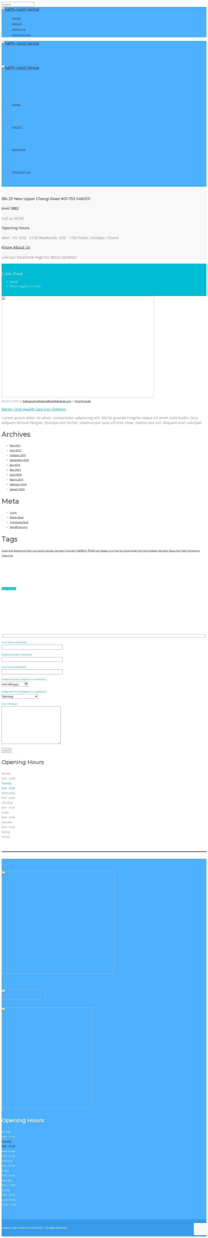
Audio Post (7, 550)
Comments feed (19, 522)
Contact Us (21, 34)
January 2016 (17, 489)
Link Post (114, 550)
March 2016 (16, 479)
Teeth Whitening (190, 550)
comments (38, 550)
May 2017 (15, 445)
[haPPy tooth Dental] (20, 9)
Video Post (7, 555)
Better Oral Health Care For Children (34, 409)
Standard (163, 550)
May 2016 (15, 470)
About (17, 23)
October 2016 (18, 455)
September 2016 (19, 460)
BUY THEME (9, 588)
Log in (13, 512)
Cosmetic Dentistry (54, 550)
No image (124, 550)
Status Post (175, 550)
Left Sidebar (101, 550)
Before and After (23, 550)
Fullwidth (70, 550)
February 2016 (18, 484)
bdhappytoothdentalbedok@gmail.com (47, 401)
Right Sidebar (150, 550)
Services (19, 29)
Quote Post (136, 550)
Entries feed (16, 517)
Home (16, 18)
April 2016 (16, 474)
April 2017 (16, 450)
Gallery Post (85, 550)
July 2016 (15, 465)
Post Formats (83, 401)
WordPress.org (18, 527)
